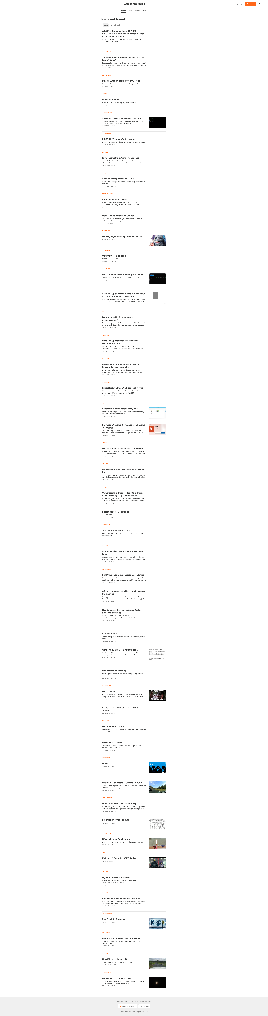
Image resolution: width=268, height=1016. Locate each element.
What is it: (105, 711)
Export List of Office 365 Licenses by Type (122, 388)
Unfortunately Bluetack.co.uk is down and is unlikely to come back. (124, 637)
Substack (123, 1012)
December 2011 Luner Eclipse (116, 978)
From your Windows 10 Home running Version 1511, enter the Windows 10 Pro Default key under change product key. (123, 476)
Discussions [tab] (118, 25)
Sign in (261, 4)
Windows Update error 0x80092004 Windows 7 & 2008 (120, 342)
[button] (123, 10)
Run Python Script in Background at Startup (123, 575)
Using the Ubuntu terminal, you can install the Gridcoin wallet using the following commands (122, 220)
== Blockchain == (108, 515)
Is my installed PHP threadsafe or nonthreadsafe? (118, 318)
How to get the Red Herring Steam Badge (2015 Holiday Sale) (121, 611)
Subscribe (251, 4)
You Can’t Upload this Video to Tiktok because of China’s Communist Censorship (124, 295)
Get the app (144, 1006)
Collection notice (145, 1001)
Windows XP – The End (113, 726)
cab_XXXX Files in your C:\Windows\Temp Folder (122, 552)
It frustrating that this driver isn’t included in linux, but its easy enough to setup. (122, 40)
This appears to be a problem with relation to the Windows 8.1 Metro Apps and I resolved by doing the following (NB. (123, 598)
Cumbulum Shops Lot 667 (114, 199)
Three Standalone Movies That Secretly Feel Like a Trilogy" (123, 58)
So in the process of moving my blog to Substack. (120, 102)
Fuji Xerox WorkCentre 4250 (116, 877)
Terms (136, 1001)
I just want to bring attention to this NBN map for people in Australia (123, 183)
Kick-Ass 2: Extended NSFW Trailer (119, 858)
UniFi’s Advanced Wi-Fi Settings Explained (122, 274)
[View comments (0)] (117, 46)
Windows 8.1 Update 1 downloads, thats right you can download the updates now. (121, 747)
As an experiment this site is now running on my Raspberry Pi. (123, 675)
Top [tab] (111, 25)
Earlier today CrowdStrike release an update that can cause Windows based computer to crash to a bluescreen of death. (123, 162)
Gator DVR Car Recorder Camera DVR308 (122, 783)
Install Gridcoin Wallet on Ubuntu (118, 216)
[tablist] (112, 25)
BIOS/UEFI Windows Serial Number (119, 139)
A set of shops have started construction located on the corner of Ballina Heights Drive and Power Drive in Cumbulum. (122, 203)
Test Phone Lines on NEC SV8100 (118, 530)
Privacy (130, 1001)
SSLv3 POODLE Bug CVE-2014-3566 (120, 708)
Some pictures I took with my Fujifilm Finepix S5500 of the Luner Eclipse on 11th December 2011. (123, 982)
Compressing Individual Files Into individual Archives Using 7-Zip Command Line (123, 494)
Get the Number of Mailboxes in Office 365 (122, 448)
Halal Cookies (108, 691)
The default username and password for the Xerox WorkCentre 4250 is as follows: (120, 881)
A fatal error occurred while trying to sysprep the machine (124, 592)
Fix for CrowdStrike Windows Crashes (120, 158)
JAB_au (110, 44)
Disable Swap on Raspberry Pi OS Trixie (121, 81)
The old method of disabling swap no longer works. (120, 84)
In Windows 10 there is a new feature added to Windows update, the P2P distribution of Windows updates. (122, 654)
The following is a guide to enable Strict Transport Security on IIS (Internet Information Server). (124, 413)
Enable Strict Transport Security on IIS (120, 409)
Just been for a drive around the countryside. (118, 962)
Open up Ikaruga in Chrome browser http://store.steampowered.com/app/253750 (118, 617)
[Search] (238, 4)
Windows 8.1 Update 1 (112, 742)
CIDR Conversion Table (110, 259)
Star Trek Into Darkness (113, 919)
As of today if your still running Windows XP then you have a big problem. (124, 730)
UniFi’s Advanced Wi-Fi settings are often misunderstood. (122, 277)
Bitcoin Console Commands (115, 512)
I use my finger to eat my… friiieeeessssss (122, 236)
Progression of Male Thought (116, 820)
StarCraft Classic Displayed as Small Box (121, 118)
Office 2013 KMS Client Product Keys (120, 803)
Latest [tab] (105, 25)
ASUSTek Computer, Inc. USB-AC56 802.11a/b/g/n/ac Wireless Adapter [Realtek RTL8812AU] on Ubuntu (123, 34)
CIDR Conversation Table (114, 256)
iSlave (105, 763)
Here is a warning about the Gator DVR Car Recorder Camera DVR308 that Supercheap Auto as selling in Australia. (124, 787)
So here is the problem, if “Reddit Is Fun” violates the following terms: (121, 942)
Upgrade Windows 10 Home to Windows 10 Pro (123, 470)
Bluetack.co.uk (109, 633)
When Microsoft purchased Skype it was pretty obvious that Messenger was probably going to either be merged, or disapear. (123, 902)
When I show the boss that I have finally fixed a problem (122, 842)
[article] (134, 39)
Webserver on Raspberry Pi (115, 670)
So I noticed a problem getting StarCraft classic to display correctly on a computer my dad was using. (122, 122)
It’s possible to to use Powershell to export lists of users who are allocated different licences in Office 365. (124, 392)
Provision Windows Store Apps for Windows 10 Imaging (123, 426)
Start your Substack (128, 1006)
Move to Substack (110, 99)
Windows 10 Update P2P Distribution (120, 650)
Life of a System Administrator (116, 839)
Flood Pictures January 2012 (116, 959)
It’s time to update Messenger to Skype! (121, 898)
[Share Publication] (242, 4)
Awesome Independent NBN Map (118, 178)
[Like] (103, 46)
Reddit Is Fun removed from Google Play (121, 938)
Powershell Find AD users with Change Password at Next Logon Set (120, 365)
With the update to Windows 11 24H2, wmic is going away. (123, 142)
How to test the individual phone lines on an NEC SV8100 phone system (122, 534)
